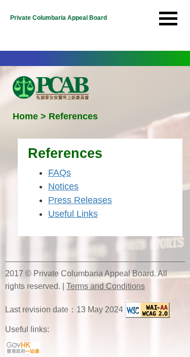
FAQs (59, 173)
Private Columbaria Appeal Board (58, 17)
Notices (63, 186)
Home (25, 116)
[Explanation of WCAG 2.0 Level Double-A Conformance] (147, 310)
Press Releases (80, 200)
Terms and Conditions (105, 285)
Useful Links (73, 214)
